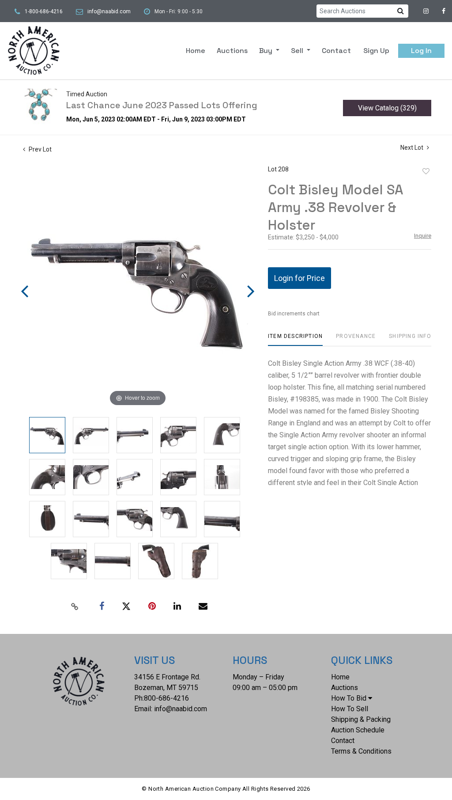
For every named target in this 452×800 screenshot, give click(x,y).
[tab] (295, 339)
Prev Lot (39, 149)
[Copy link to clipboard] (75, 606)
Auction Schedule (357, 730)
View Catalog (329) (387, 108)
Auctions (232, 50)
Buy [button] (266, 50)
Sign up (376, 50)
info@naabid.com (109, 11)
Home (195, 50)
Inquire (422, 235)
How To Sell (349, 709)
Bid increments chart (294, 314)
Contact (336, 50)
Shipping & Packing (361, 719)
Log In (421, 50)
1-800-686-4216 (44, 11)
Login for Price (299, 278)
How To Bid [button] (348, 698)
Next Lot (412, 147)
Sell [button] (298, 50)
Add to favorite (426, 171)
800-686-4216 (166, 698)
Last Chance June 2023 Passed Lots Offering (161, 105)
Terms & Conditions (361, 751)
